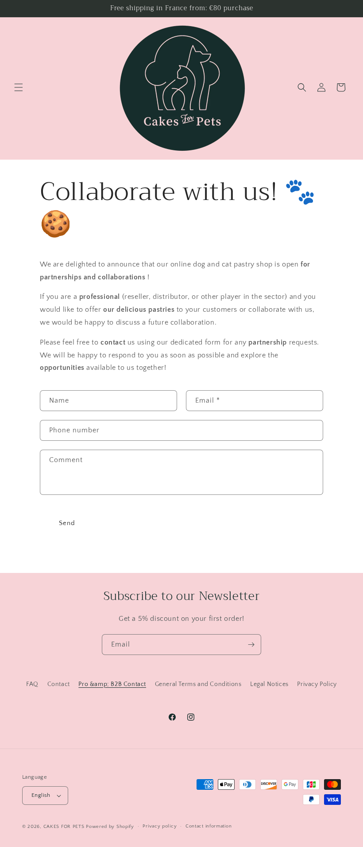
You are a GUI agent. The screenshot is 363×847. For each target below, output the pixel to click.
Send (67, 523)
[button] (18, 87)
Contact (58, 684)
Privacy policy (160, 826)
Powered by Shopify (110, 826)
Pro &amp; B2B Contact (112, 684)
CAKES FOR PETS (64, 826)
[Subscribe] (251, 644)
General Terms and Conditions (198, 684)
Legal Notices (269, 684)
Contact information (208, 826)
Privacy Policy (316, 684)
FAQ (32, 684)
